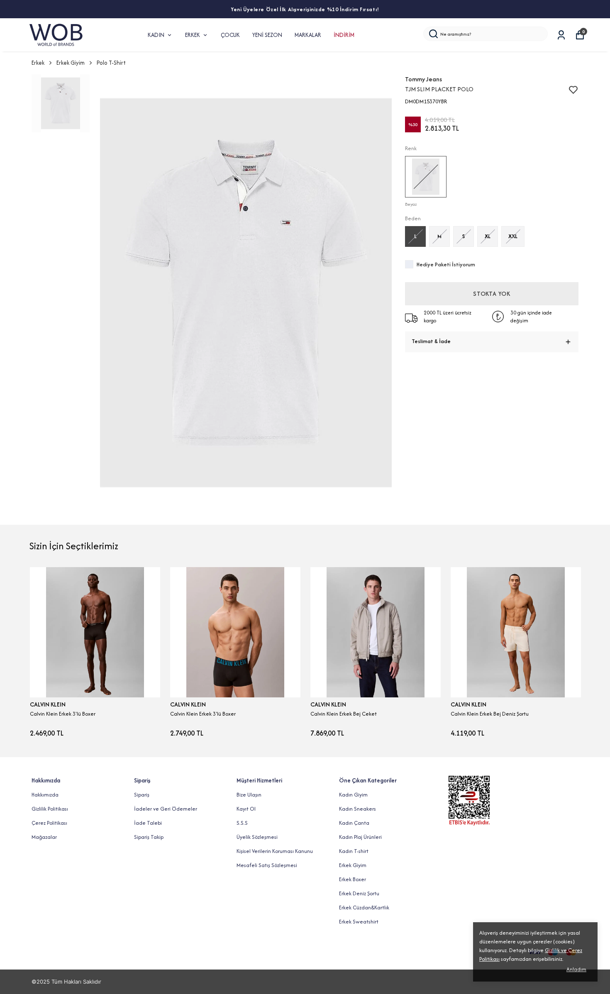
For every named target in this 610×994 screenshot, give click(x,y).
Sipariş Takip (148, 837)
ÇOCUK (230, 35)
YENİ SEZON (267, 35)
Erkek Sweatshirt (358, 922)
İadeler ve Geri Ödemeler (165, 809)
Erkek (38, 62)
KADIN (156, 35)
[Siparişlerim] (561, 35)
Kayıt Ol (246, 809)
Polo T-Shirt (111, 62)
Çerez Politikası (49, 823)
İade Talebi (148, 823)
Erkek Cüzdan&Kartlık (364, 907)
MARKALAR (308, 35)
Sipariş (141, 795)
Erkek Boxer (352, 879)
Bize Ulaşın (249, 795)
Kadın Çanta (354, 823)
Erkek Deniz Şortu (359, 893)
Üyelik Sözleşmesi (257, 837)
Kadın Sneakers (357, 809)
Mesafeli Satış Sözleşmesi (267, 865)
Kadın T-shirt (353, 851)
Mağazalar (44, 837)
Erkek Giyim (70, 62)
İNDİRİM (344, 35)
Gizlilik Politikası (50, 809)
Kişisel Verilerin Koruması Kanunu (275, 851)
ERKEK (192, 35)
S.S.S (242, 823)
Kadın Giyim (353, 795)
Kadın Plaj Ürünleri (360, 837)
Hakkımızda (45, 795)
